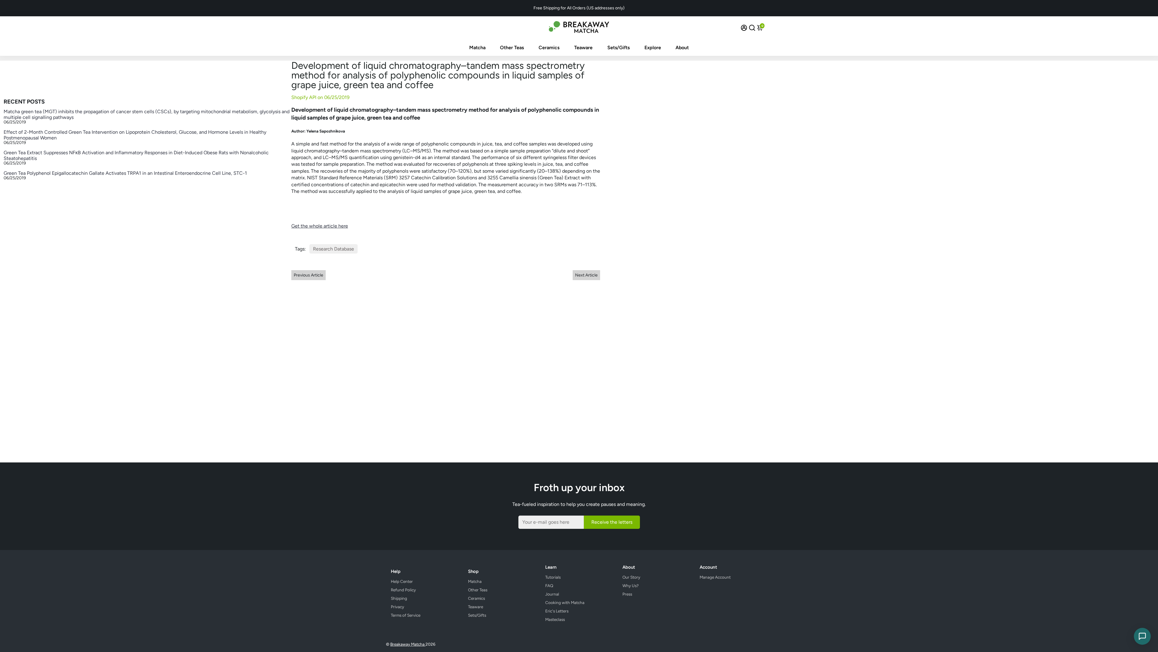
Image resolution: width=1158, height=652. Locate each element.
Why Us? (630, 585)
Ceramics (549, 47)
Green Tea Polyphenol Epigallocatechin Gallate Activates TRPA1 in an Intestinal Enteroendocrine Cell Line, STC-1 (125, 173)
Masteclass (555, 619)
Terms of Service (405, 615)
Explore (652, 47)
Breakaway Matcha (408, 644)
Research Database (333, 249)
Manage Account (715, 577)
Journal (552, 594)
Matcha (477, 47)
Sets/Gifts (618, 47)
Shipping (399, 598)
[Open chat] (1142, 636)
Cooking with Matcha (564, 602)
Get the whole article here (319, 226)
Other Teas (512, 47)
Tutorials (553, 577)
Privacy (397, 606)
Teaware (583, 47)
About (682, 47)
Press (627, 594)
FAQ (549, 585)
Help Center (402, 581)
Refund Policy (403, 589)
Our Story (631, 577)
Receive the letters (611, 522)
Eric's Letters (556, 611)
